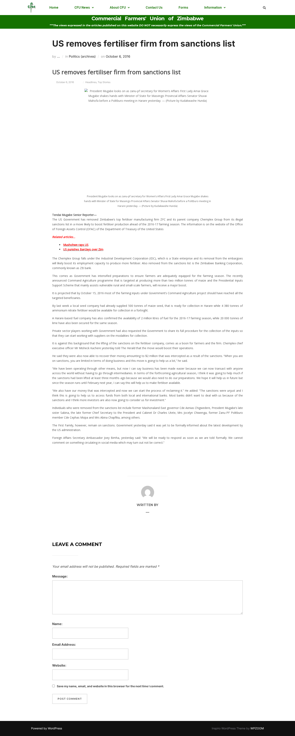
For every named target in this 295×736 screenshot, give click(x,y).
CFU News (82, 7)
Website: (59, 665)
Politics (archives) (82, 56)
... (58, 56)
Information (213, 7)
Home (53, 7)
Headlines (91, 82)
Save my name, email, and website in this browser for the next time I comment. (110, 686)
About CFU (118, 7)
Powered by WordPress (46, 728)
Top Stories (104, 82)
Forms (183, 7)
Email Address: (64, 644)
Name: (57, 624)
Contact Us (154, 7)
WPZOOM (257, 728)
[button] (84, 7)
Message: (60, 576)
